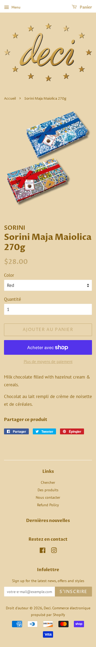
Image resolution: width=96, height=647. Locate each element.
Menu (15, 7)
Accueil (10, 98)
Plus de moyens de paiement (48, 361)
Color (9, 275)
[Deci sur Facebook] (42, 551)
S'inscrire (73, 592)
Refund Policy (48, 504)
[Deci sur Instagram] (54, 551)
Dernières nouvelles (48, 521)
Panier (85, 7)
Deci (47, 607)
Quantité (12, 299)
